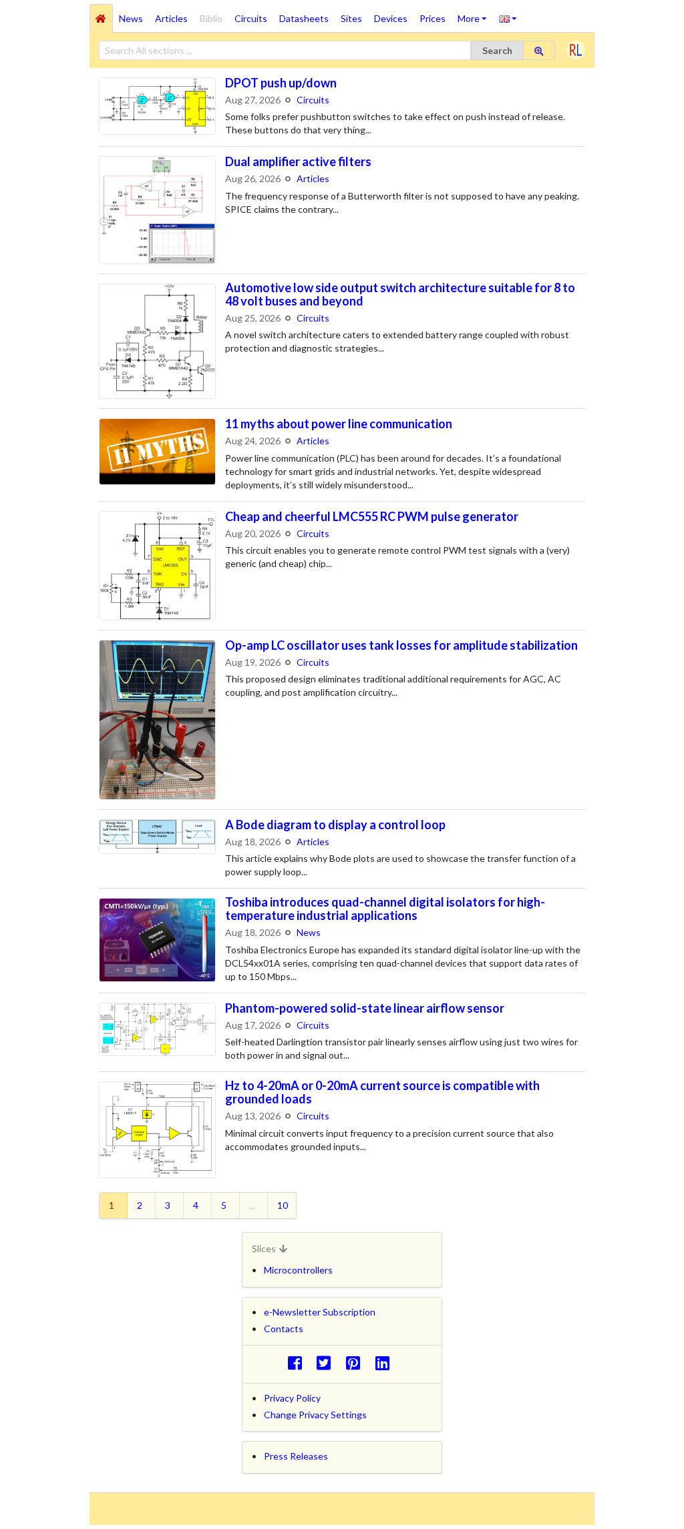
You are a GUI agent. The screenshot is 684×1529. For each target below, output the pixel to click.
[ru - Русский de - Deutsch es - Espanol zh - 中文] (508, 18)
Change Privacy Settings (315, 1414)
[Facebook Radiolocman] (298, 1362)
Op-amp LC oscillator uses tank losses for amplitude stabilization (401, 645)
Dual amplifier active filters (298, 161)
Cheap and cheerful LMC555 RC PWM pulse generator (371, 516)
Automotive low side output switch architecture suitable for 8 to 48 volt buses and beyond (400, 294)
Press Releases (296, 1456)
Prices (432, 18)
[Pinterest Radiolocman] (357, 1362)
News (131, 18)
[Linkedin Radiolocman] (386, 1362)
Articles (171, 18)
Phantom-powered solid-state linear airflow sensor (364, 1008)
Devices (390, 18)
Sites (351, 18)
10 (282, 1205)
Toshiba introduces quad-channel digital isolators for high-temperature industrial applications (385, 908)
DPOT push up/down (281, 82)
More (475, 14)
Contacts (283, 1328)
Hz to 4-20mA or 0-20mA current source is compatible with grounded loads (382, 1092)
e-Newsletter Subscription (319, 1312)
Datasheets (304, 18)
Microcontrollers (298, 1270)
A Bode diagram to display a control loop (335, 824)
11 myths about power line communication (338, 423)
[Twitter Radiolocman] (328, 1362)
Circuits (250, 18)
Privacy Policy (292, 1398)
